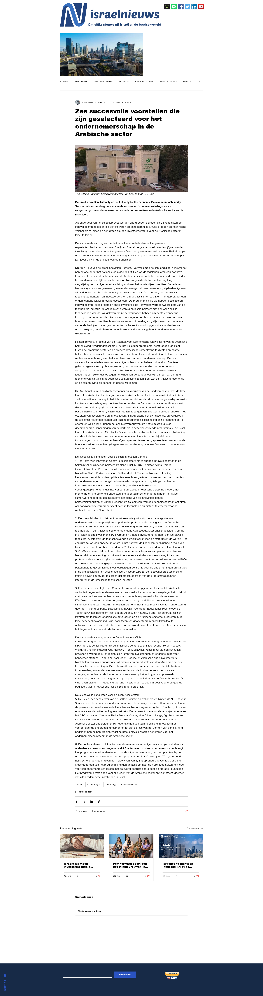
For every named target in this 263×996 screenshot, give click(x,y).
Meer (185, 81)
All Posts (64, 81)
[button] (199, 81)
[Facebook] (181, 6)
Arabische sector (129, 784)
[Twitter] (187, 6)
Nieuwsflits (124, 81)
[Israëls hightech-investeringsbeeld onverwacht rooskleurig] (82, 846)
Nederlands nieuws (102, 81)
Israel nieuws (81, 81)
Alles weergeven (195, 828)
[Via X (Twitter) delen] (84, 801)
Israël (79, 784)
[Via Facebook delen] (76, 801)
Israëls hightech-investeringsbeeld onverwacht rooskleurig (81, 865)
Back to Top (4, 982)
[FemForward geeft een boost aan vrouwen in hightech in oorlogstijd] (131, 846)
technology (110, 784)
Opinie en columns (168, 81)
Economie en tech (144, 81)
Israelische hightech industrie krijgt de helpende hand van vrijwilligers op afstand (180, 865)
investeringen (93, 784)
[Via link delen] (99, 801)
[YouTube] (201, 6)
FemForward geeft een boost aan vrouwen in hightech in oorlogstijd (130, 865)
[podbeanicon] (167, 6)
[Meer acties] (186, 102)
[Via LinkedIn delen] (91, 801)
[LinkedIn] (194, 6)
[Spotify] (174, 6)
